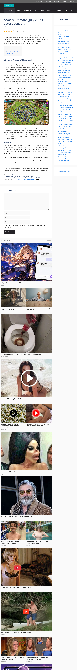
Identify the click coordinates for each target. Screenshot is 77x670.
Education (49, 10)
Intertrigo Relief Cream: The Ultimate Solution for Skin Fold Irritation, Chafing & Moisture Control (65, 34)
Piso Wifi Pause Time (64, 171)
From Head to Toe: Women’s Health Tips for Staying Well (65, 83)
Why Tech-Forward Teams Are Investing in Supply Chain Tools (65, 126)
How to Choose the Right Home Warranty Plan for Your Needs (65, 101)
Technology (26, 10)
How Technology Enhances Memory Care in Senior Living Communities (65, 152)
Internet (66, 10)
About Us (64, 1)
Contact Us (71, 1)
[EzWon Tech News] (9, 5)
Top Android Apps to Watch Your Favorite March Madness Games (64, 43)
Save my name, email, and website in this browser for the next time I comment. (25, 226)
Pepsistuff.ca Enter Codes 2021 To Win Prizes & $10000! (19, 176)
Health (36, 10)
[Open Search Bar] (71, 10)
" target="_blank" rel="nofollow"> (26, 179)
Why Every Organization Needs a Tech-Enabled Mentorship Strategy (65, 94)
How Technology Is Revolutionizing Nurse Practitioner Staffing (64, 133)
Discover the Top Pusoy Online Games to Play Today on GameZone (64, 71)
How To (42, 10)
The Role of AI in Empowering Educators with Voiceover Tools (64, 158)
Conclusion (10, 53)
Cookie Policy (39, 1)
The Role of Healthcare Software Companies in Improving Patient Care (64, 146)
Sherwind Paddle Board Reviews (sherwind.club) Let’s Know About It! (22, 178)
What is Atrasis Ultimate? (12, 51)
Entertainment (9, 10)
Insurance (58, 10)
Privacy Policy (48, 1)
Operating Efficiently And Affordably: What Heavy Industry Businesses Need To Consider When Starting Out (65, 118)
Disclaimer (56, 1)
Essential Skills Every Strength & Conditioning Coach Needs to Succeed (65, 139)
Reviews (18, 10)
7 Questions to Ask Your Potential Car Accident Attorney (65, 77)
